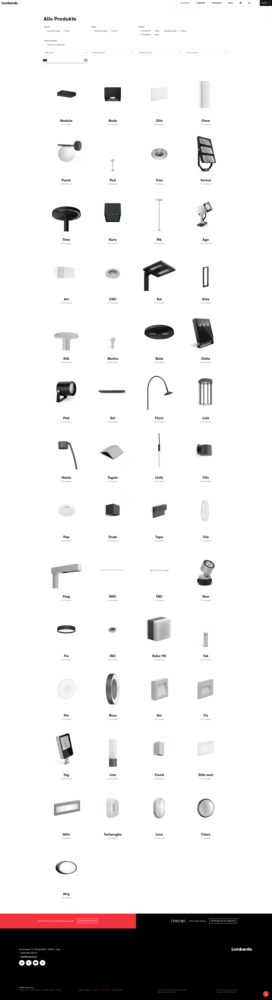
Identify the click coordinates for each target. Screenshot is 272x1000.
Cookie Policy (35, 990)
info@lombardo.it (29, 956)
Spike (157, 31)
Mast (157, 34)
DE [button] (249, 3)
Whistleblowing (117, 990)
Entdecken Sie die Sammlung (223, 921)
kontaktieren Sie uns (87, 921)
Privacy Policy (23, 990)
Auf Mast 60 (145, 34)
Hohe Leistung (50, 41)
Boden (141, 27)
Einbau (67, 31)
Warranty (88, 990)
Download (217, 3)
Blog (230, 3)
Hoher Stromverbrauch (56, 45)
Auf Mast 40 (145, 31)
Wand (93, 27)
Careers (81, 990)
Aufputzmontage (53, 31)
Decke (47, 27)
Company (200, 3)
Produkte (185, 3)
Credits (59, 990)
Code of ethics (105, 990)
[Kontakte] (240, 2)
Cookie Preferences (48, 990)
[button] (66, 99)
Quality (96, 990)
